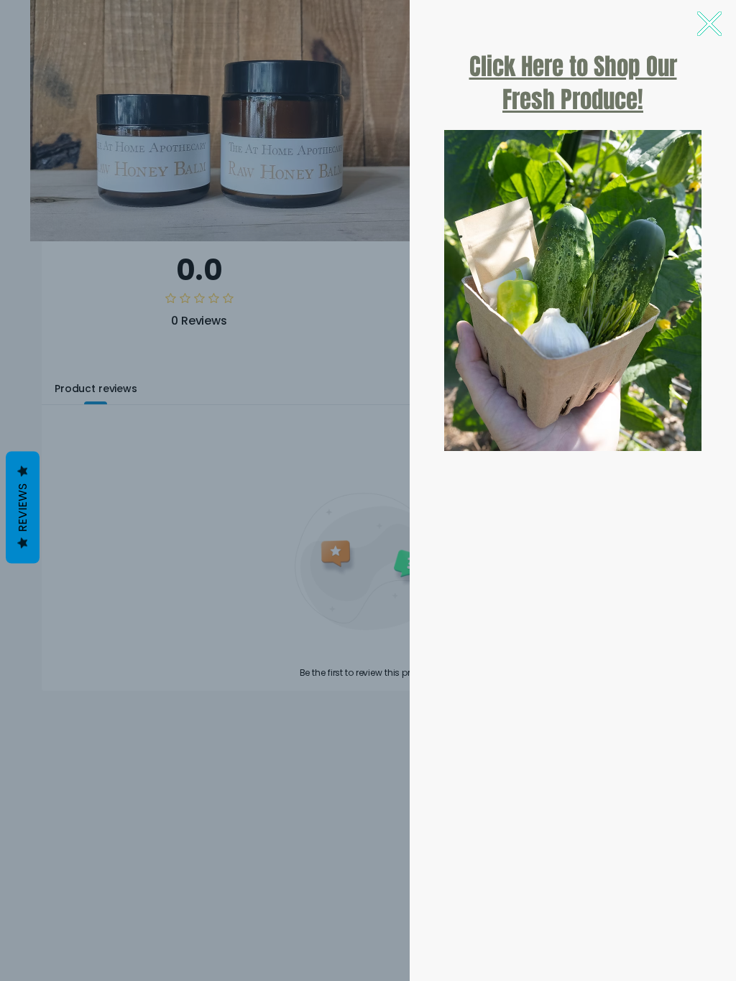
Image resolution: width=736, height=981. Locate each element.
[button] (709, 23)
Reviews (22, 507)
